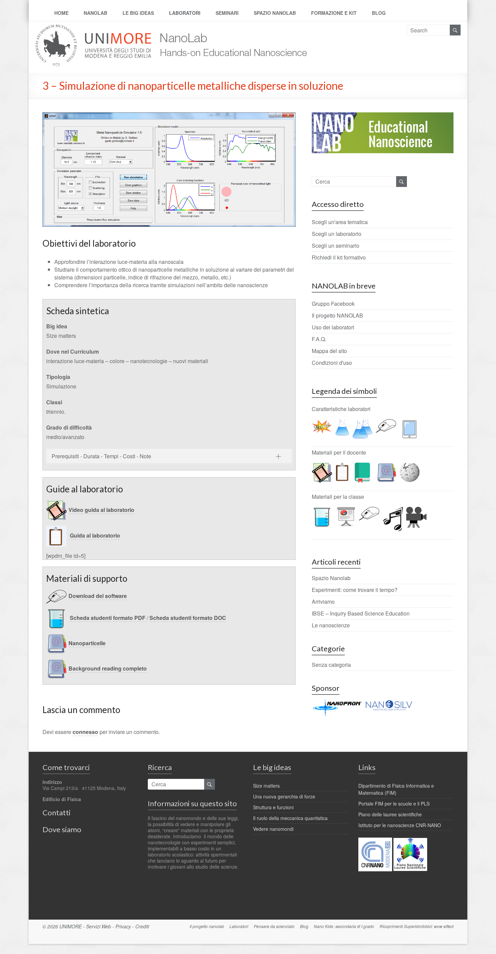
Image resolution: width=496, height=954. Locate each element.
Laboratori (184, 12)
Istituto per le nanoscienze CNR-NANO (399, 825)
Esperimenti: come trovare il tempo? (354, 590)
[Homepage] (230, 28)
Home (61, 12)
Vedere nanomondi (273, 828)
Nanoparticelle (87, 643)
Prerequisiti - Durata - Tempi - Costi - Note (101, 456)
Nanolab (95, 12)
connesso (85, 732)
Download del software (97, 596)
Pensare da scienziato (274, 926)
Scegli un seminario (335, 245)
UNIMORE (70, 926)
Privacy (123, 926)
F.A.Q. (319, 339)
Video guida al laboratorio (101, 510)
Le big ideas (138, 12)
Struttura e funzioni (273, 807)
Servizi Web (98, 926)
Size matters (266, 785)
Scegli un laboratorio (336, 234)
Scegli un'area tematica (340, 222)
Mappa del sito (329, 351)
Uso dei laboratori (333, 327)
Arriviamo (323, 601)
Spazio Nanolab (275, 12)
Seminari (227, 12)
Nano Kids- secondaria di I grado (344, 926)
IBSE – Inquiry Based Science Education (361, 613)
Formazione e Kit (334, 12)
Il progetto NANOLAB (337, 315)
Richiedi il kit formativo (339, 257)
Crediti (142, 926)
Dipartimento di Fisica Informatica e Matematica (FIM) (396, 789)
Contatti (57, 812)
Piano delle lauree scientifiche (390, 814)
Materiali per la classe (338, 496)
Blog (379, 12)
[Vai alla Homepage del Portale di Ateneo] (94, 28)
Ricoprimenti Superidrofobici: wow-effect (416, 926)
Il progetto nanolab (207, 926)
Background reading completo (107, 668)
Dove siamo (62, 829)
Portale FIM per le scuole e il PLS (394, 803)
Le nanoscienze (331, 625)
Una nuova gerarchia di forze (284, 796)
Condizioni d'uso (332, 362)
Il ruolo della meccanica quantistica (290, 818)
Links (367, 767)
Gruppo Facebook (333, 303)
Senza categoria (331, 665)
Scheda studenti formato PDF (107, 618)
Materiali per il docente (339, 452)
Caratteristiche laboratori (341, 409)
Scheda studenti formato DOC (187, 618)
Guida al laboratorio (94, 535)
